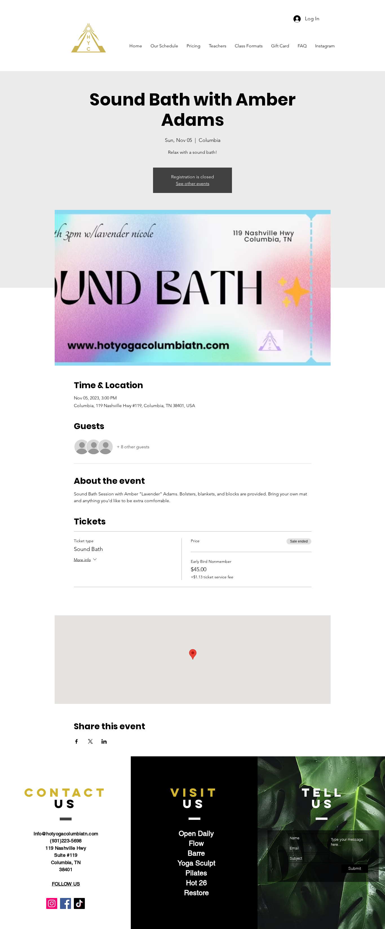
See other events (192, 183)
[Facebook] (65, 903)
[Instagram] (51, 903)
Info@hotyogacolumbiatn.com (66, 833)
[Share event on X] (90, 741)
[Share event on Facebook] (76, 741)
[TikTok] (79, 903)
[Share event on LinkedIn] (104, 741)
